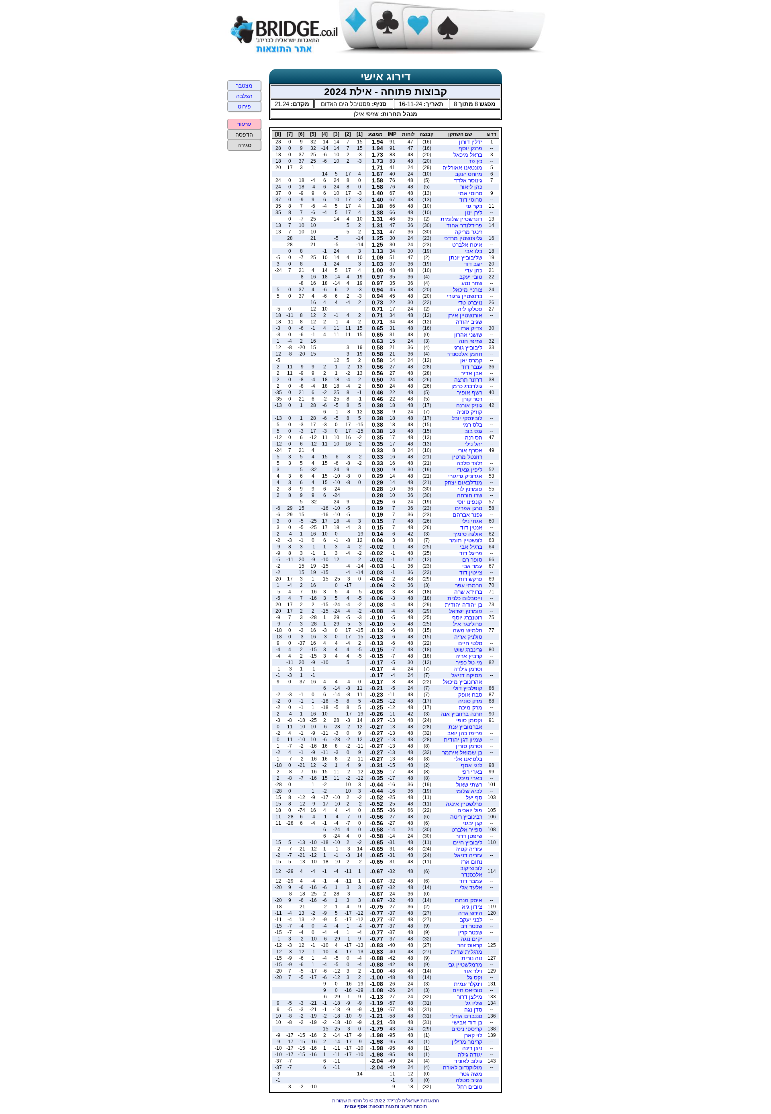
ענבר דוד (471, 367)
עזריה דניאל (468, 855)
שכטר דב (471, 926)
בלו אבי (473, 251)
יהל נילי (473, 444)
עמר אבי (472, 566)
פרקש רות (470, 579)
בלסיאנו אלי (468, 759)
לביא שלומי (468, 791)
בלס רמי (472, 424)
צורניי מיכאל (467, 289)
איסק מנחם (468, 900)
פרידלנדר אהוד (464, 225)
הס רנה (473, 437)
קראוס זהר (469, 945)
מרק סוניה (470, 701)
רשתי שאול (469, 784)
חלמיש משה (467, 630)
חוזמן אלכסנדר (464, 354)
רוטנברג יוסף (467, 617)
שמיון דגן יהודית (463, 739)
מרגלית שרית (466, 951)
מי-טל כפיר (469, 662)
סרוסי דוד (470, 199)
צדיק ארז (471, 328)
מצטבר (244, 85)
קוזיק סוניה (469, 412)
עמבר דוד (470, 881)
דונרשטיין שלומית (461, 219)
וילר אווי (472, 971)
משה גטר (471, 1074)
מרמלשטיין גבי (464, 964)
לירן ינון (473, 212)
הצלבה (244, 96)
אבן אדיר (471, 373)
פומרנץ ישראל (465, 611)
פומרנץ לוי (470, 489)
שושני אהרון (468, 334)
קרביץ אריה (468, 656)
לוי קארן (472, 1035)
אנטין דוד (471, 527)
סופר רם (472, 559)
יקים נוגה (471, 939)
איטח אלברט (467, 244)
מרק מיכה (470, 707)
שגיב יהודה (469, 322)
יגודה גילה (470, 1054)
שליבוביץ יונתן (465, 257)
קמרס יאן (471, 360)
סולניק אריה (468, 637)
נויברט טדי (469, 302)
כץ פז (475, 161)
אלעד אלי (471, 887)
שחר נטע (471, 283)
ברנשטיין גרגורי (464, 296)
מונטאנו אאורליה (462, 167)
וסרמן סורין (469, 746)
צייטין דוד (470, 572)
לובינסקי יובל (467, 418)
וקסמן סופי (469, 720)
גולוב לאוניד (468, 1061)
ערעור (244, 124)
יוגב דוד (473, 264)
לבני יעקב (471, 919)
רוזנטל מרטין (467, 457)
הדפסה (244, 134)
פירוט (244, 106)
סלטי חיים (470, 643)
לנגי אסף (471, 765)
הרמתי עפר (468, 585)
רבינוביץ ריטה (466, 817)
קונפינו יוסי (469, 502)
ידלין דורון (470, 142)
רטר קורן (472, 399)
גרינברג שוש (468, 649)
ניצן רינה (472, 1048)
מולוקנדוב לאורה (462, 1067)
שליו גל (473, 1003)
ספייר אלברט (466, 829)
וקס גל (474, 977)
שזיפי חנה (470, 341)
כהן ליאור (471, 187)
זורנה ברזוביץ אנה (461, 714)
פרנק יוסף (470, 148)
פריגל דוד (470, 553)
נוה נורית (471, 958)
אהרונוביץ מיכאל (462, 682)
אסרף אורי (469, 450)
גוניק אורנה (469, 405)
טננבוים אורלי (466, 1016)
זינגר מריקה (468, 232)
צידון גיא (472, 906)
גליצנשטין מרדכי (462, 238)
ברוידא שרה (468, 592)
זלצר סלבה (469, 463)
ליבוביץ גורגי (467, 347)
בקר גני (473, 206)
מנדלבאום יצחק (463, 482)
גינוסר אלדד (468, 180)
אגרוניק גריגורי (465, 476)
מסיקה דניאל (466, 675)
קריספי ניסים (466, 1029)
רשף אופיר (469, 392)
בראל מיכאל (467, 154)
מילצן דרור (469, 996)
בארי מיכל (470, 778)
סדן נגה (473, 1009)
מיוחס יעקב (468, 174)
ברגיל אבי (471, 547)
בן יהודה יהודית (463, 604)
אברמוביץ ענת (465, 727)
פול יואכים (469, 810)
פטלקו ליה (470, 309)
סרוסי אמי (470, 193)
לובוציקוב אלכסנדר (471, 871)
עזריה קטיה (468, 849)
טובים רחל (469, 1086)
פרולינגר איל (467, 624)
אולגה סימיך (467, 534)
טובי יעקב (470, 277)
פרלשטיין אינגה (464, 804)
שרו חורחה (469, 495)
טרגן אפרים (468, 508)
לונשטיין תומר (465, 540)
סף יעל (474, 797)
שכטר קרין (470, 932)
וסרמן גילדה (467, 669)
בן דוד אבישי (467, 1022)
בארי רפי (471, 772)
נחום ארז (471, 861)
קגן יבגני (472, 823)
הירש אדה (470, 913)
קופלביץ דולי (467, 688)
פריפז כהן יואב (464, 733)
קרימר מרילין (467, 1041)
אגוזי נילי (471, 521)
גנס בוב (473, 431)
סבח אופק (470, 694)
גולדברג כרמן (466, 386)
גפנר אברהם (467, 514)
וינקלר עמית (468, 984)
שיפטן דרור (469, 836)
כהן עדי (473, 270)
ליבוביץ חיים (467, 842)
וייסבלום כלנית (464, 598)
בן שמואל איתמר (462, 752)
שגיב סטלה (469, 1080)
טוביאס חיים (467, 990)
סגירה (244, 145)
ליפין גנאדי (469, 469)
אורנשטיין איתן (464, 315)
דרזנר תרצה (468, 379)
